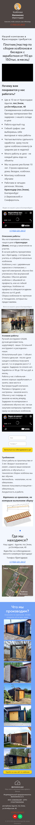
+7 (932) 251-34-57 (17, 24)
